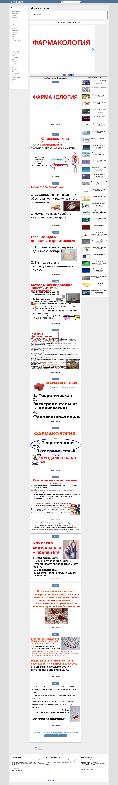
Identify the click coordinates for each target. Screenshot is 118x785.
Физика (13, 55)
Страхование (15, 83)
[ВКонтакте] (64, 75)
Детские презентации (17, 65)
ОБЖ (13, 38)
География (14, 19)
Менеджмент (15, 81)
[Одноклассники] (66, 75)
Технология (15, 53)
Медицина (14, 32)
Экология (14, 61)
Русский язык (15, 51)
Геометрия (14, 21)
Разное (13, 71)
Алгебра (14, 15)
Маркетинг (14, 79)
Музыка (14, 34)
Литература (15, 28)
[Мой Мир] (69, 75)
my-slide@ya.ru (18, 770)
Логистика (14, 86)
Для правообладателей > (87, 769)
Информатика (15, 24)
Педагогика (15, 44)
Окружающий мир (16, 42)
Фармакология (39, 749)
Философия (15, 57)
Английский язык (16, 11)
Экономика (14, 63)
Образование (15, 73)
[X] (71, 75)
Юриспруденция (16, 77)
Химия (13, 59)
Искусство (14, 75)
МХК (13, 36)
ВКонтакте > (49, 764)
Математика (15, 30)
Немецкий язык (16, 47)
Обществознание (16, 40)
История (14, 26)
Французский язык (16, 49)
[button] (93, 49)
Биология (14, 17)
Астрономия (15, 13)
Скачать (63, 736)
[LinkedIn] (73, 75)
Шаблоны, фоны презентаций (16, 68)
